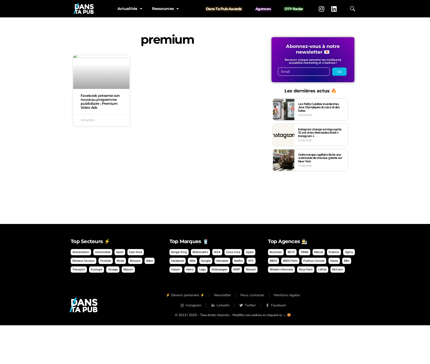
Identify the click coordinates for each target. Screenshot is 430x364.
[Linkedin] (334, 8)
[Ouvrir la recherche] (353, 9)
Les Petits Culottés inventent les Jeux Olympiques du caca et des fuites (319, 107)
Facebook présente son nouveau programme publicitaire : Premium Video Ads (100, 101)
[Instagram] (321, 8)
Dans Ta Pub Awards (224, 8)
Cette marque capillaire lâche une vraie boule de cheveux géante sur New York (320, 158)
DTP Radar (293, 8)
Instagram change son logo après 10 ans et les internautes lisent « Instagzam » (319, 132)
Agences (263, 8)
